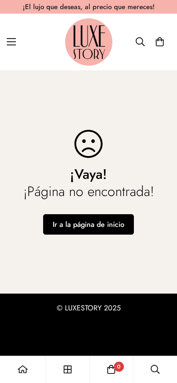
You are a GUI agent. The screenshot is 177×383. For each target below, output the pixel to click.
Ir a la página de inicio (88, 224)
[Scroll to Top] (161, 335)
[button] (159, 41)
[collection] (67, 369)
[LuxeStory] (89, 42)
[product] (22, 369)
